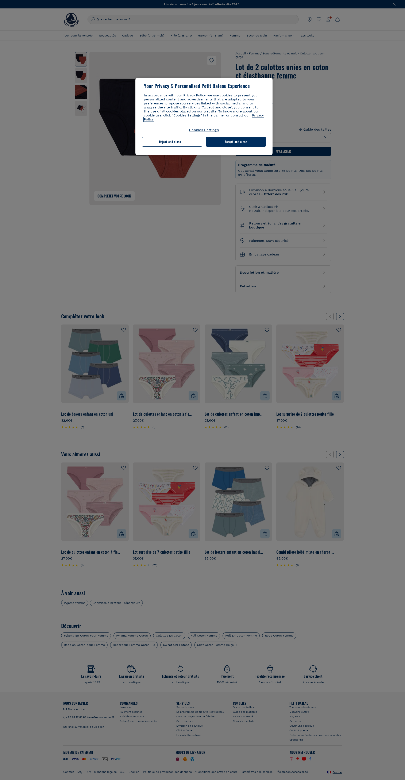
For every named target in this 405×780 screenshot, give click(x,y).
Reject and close (170, 141)
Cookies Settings (204, 130)
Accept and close (236, 141)
